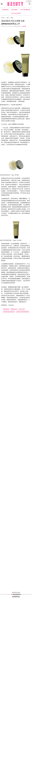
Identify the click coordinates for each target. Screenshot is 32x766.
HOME (2, 17)
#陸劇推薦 (5, 9)
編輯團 (24, 26)
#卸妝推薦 (14, 9)
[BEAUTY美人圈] (15, 4)
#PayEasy (6, 309)
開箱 (12, 17)
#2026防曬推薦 (25, 9)
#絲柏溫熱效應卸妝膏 (8, 311)
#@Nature (14, 309)
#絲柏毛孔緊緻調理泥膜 (22, 311)
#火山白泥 (21, 309)
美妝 (8, 17)
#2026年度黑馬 (16, 13)
